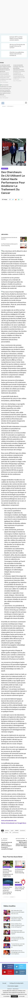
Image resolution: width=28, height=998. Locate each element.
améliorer (7, 830)
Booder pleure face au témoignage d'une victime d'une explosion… (17, 952)
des (3, 832)
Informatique (5, 168)
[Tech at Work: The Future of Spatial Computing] (20, 882)
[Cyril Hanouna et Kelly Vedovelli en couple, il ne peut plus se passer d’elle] (7, 919)
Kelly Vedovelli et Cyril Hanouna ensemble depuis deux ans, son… (17, 912)
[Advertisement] (14, 16)
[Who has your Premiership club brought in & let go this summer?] (5, 46)
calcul (12, 830)
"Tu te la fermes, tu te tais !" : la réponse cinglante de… (17, 945)
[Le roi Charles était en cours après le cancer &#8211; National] (6, 87)
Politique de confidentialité (16, 983)
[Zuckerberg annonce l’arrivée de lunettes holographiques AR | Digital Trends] (23, 239)
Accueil (4, 983)
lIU (10, 832)
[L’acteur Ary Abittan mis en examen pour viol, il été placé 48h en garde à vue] (7, 939)
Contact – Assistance (12, 989)
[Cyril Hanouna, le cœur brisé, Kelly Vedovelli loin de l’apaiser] (7, 932)
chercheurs (22, 830)
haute (6, 832)
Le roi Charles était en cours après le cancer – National (5, 93)
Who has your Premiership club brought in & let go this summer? (17, 46)
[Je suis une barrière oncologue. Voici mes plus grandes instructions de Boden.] (19, 73)
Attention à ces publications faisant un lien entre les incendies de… (17, 54)
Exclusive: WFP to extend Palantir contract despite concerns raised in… (16, 38)
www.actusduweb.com (8, 820)
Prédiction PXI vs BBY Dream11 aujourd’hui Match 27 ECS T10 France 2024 (21, 844)
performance (15, 832)
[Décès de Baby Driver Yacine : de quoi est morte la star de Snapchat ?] (7, 925)
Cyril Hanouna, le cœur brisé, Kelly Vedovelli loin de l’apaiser (17, 932)
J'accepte (14, 996)
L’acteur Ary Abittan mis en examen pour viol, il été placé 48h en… (17, 939)
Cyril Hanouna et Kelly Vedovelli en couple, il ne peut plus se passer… (17, 919)
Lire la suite (21, 996)
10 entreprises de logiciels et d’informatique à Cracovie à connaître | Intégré (7, 846)
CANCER (16, 830)
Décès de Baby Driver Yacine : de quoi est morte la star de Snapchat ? (17, 925)
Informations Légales (13, 986)
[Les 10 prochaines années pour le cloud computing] (23, 245)
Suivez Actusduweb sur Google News (13, 823)
